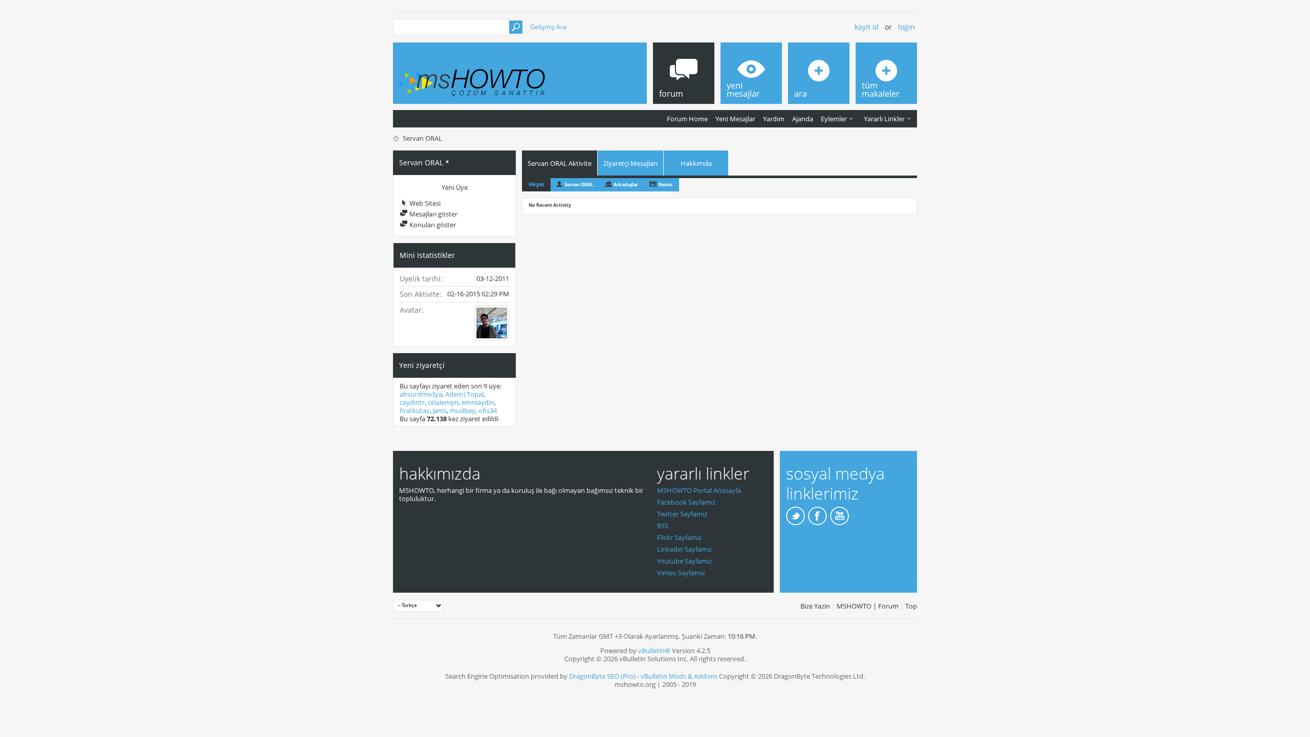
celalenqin (443, 402)
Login (906, 27)
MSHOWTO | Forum (868, 606)
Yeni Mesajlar (735, 118)
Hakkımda (696, 163)
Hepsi (536, 184)
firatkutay (415, 410)
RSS (662, 525)
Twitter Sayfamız (682, 513)
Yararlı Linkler (884, 118)
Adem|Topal (464, 394)
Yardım (773, 118)
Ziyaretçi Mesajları (630, 163)
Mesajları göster (432, 214)
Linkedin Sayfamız (684, 549)
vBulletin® (654, 650)
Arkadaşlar (626, 184)
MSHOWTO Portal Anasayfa (699, 490)
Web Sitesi (424, 203)
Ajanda (802, 118)
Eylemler (834, 118)
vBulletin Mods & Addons (679, 676)
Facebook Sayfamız (686, 502)
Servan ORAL (578, 184)
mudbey (462, 410)
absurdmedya (421, 394)
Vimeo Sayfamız (681, 572)
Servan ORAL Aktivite (560, 163)
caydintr (412, 402)
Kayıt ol (867, 27)
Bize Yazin (815, 606)
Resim (665, 184)
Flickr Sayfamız (679, 537)
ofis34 (487, 410)
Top (911, 606)
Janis (440, 410)
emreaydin (478, 402)
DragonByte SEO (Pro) (602, 676)
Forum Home (687, 118)
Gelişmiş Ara (548, 27)
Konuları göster (432, 224)
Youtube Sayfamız (684, 561)
